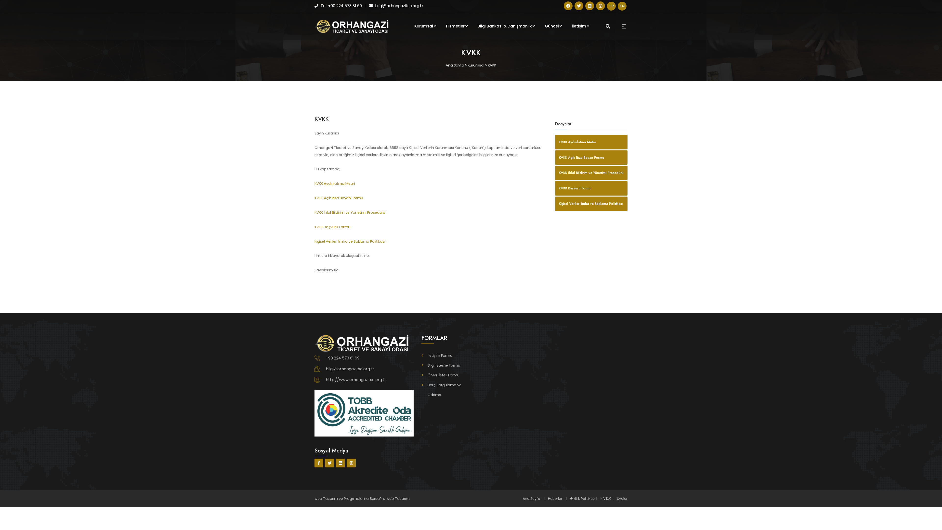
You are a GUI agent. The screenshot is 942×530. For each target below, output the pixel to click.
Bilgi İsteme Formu (444, 365)
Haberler (555, 498)
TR (611, 6)
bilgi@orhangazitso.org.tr (350, 369)
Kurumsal (423, 26)
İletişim (579, 26)
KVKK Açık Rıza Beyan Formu (338, 198)
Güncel (552, 26)
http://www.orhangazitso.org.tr (356, 380)
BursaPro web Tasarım (390, 498)
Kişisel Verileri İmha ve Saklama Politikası (349, 241)
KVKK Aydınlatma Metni (334, 183)
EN (622, 6)
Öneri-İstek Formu (443, 375)
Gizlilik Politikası (582, 498)
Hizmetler (455, 26)
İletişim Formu (440, 355)
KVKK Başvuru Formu (332, 227)
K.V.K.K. (606, 498)
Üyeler (622, 498)
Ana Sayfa (531, 498)
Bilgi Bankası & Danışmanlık (505, 26)
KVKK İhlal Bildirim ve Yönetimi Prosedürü (349, 212)
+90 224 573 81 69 (342, 358)
